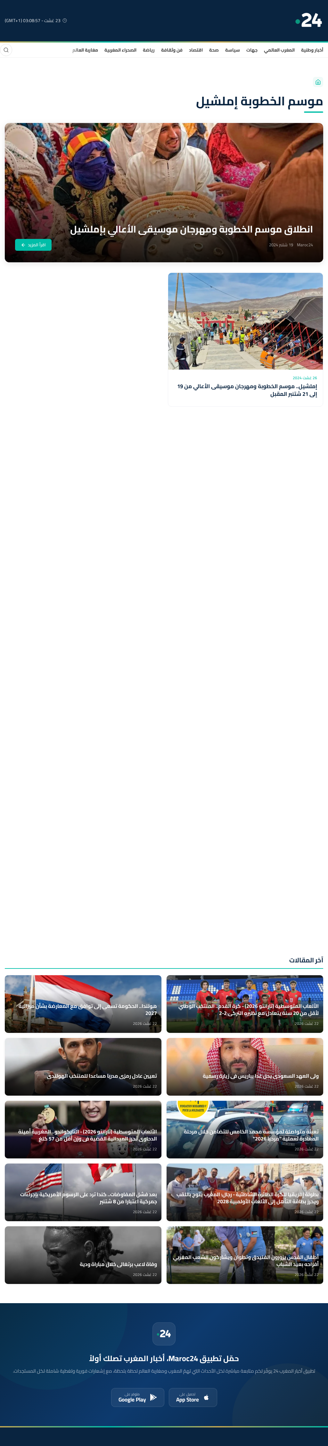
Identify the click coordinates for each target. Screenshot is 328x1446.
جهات (252, 50)
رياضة (149, 50)
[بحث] (6, 50)
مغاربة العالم (85, 50)
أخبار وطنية (312, 50)
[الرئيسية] (318, 82)
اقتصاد (196, 50)
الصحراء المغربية (120, 50)
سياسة (232, 50)
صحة (214, 50)
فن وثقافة (172, 50)
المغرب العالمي (279, 50)
